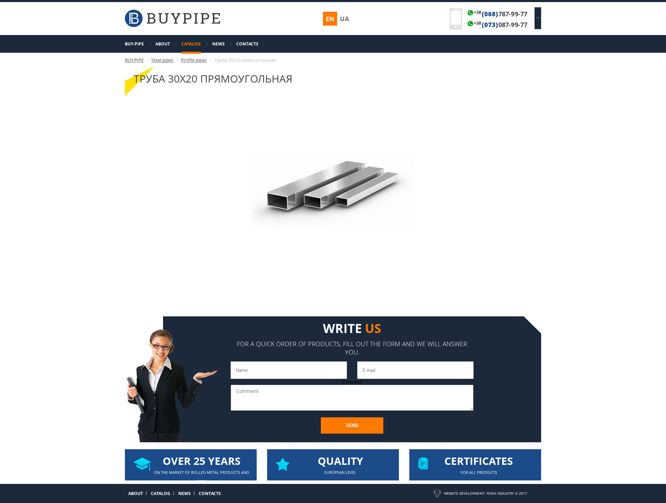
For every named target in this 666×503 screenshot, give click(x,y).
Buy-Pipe (134, 44)
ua (344, 19)
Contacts (247, 44)
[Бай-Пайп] (172, 25)
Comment (352, 382)
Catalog (191, 44)
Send (352, 425)
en (330, 19)
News (218, 44)
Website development (464, 493)
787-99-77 (500, 14)
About (162, 44)
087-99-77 (500, 24)
